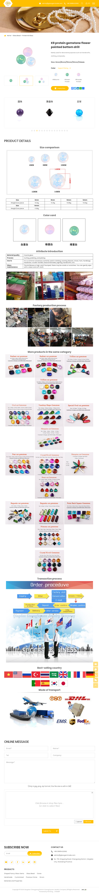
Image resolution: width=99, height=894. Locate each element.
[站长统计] (84, 890)
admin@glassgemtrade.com (52, 3)
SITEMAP (57, 892)
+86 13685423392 (73, 3)
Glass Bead (17, 36)
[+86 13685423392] (95, 674)
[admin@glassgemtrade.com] (95, 664)
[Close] (92, 793)
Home (9, 36)
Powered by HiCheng (46, 892)
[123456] (95, 669)
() (89, 3)
